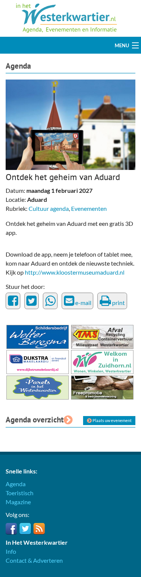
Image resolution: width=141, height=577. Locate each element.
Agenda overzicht (35, 420)
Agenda (18, 66)
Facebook (11, 528)
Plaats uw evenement (112, 420)
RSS (39, 528)
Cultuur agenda (49, 208)
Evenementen (89, 208)
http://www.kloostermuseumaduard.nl (74, 272)
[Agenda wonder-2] (70, 124)
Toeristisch (19, 492)
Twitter (25, 528)
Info (11, 551)
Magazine (18, 501)
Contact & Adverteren (34, 560)
